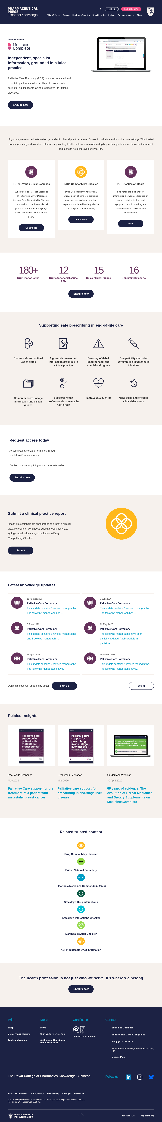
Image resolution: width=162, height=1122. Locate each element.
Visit (130, 223)
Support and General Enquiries (128, 1034)
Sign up (64, 685)
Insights (111, 15)
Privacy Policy (37, 1093)
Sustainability (53, 1093)
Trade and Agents (17, 1040)
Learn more (81, 219)
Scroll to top (81, 1115)
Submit (20, 550)
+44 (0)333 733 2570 (122, 1041)
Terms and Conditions (18, 1093)
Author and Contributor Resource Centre (53, 1041)
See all (141, 685)
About (139, 15)
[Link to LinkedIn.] (128, 1076)
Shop (11, 1027)
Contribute (31, 227)
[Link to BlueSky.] (151, 1076)
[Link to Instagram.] (139, 1076)
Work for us (128, 1115)
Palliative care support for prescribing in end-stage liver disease (80, 793)
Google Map (118, 1057)
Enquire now (131, 9)
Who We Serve (54, 15)
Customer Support (126, 15)
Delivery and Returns (19, 1034)
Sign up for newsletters (52, 1034)
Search (100, 9)
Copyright (66, 1093)
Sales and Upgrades (122, 1027)
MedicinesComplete (81, 15)
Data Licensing (99, 15)
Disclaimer (79, 1093)
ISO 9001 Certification (84, 1036)
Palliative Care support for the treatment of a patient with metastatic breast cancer (30, 793)
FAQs (43, 1027)
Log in (112, 9)
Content (66, 15)
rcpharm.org (147, 1115)
